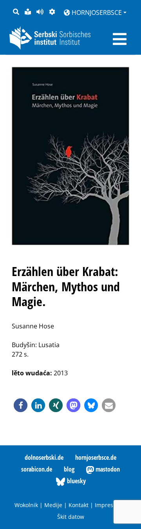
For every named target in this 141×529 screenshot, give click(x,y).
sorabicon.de (36, 469)
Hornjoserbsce (96, 12)
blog (69, 469)
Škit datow (70, 516)
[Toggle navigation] (120, 39)
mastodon (107, 469)
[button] (20, 405)
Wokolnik (26, 505)
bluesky (75, 481)
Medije (53, 505)
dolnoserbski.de (44, 457)
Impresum (108, 505)
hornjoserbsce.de (95, 457)
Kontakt (79, 505)
